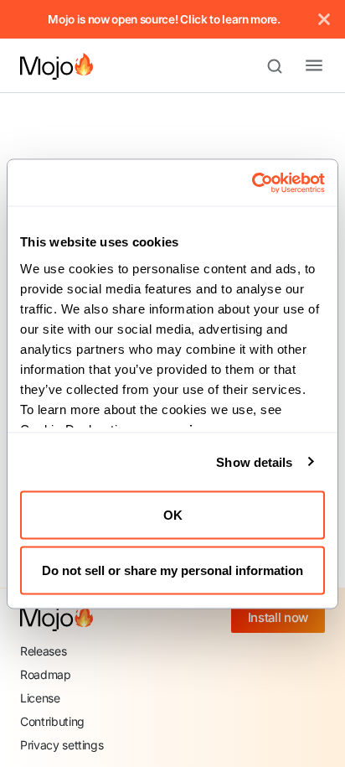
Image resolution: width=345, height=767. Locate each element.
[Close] (324, 19)
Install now (278, 617)
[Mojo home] (56, 617)
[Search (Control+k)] (282, 66)
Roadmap (45, 674)
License (40, 698)
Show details (254, 461)
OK (173, 515)
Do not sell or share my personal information (172, 569)
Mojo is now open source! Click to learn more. (164, 19)
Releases (43, 651)
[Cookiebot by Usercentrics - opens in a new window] (251, 183)
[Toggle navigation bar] (300, 66)
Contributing (52, 721)
